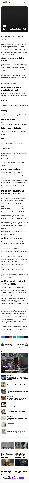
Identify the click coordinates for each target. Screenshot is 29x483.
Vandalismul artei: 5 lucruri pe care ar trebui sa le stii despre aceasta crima (7, 472)
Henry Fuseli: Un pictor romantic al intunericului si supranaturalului (20, 455)
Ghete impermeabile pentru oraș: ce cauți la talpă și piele (17, 392)
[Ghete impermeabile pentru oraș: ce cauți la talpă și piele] (3, 391)
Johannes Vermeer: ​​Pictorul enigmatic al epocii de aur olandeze (21, 472)
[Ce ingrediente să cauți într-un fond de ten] (3, 411)
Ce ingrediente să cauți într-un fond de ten (16, 412)
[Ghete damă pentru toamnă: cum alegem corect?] (3, 384)
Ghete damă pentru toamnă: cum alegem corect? (17, 385)
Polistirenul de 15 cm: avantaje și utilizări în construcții (17, 419)
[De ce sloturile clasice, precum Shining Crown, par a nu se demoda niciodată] (3, 398)
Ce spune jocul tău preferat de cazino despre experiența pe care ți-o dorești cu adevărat (17, 378)
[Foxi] (6, 2)
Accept (21, 477)
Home (4, 8)
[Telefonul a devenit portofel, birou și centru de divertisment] (14, 363)
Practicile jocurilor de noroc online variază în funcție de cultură (15, 405)
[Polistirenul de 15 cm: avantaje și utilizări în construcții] (3, 418)
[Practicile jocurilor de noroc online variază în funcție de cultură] (3, 404)
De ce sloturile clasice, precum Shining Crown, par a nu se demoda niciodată (16, 399)
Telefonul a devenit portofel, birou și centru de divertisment (14, 369)
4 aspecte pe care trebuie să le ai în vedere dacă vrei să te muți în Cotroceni (17, 432)
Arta (8, 8)
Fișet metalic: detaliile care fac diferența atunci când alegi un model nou (17, 425)
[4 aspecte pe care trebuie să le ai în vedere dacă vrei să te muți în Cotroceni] (3, 431)
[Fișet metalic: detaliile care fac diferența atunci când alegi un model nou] (3, 424)
